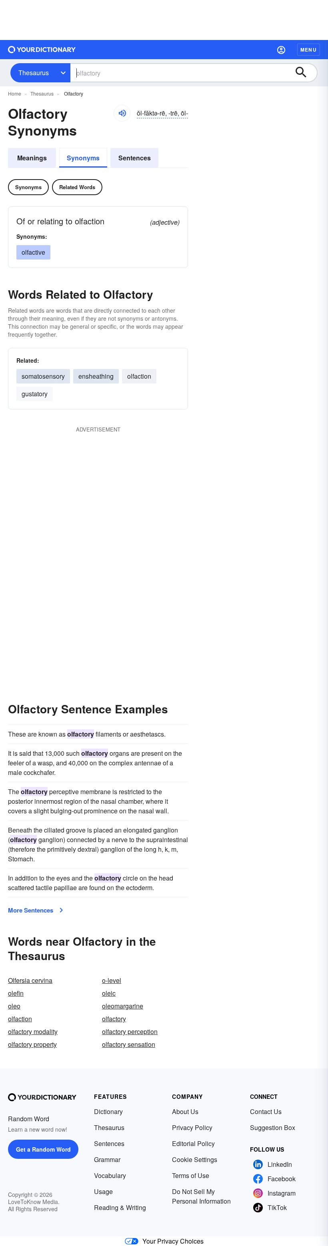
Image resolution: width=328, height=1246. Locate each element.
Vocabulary (110, 1175)
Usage (103, 1191)
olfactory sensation (128, 1044)
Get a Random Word (43, 1149)
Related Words (77, 187)
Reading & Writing (120, 1207)
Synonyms (83, 157)
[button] (281, 49)
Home (14, 93)
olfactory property (32, 1044)
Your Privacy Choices (173, 1241)
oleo (14, 1005)
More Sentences (30, 910)
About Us (185, 1111)
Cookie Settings (194, 1159)
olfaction (139, 376)
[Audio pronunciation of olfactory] (122, 113)
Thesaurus (33, 72)
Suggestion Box (272, 1127)
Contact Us (266, 1111)
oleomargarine (122, 1005)
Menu (308, 49)
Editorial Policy (193, 1143)
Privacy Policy (192, 1127)
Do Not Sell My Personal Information (201, 1196)
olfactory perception (130, 1031)
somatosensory (43, 376)
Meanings (32, 157)
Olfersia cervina (30, 980)
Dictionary (108, 1111)
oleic (109, 993)
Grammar (107, 1159)
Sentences (134, 157)
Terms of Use (190, 1175)
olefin (16, 993)
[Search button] (305, 73)
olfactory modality (33, 1031)
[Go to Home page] (42, 49)
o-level (111, 980)
